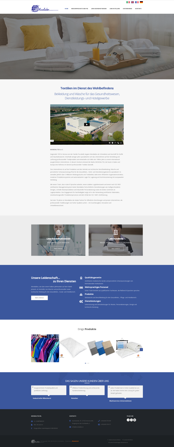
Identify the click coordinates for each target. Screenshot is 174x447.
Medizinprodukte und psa (79, 8)
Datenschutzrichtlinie (115, 440)
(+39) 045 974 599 (106, 421)
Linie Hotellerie (115, 8)
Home (66, 8)
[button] (85, 363)
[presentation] (32, 349)
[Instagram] (131, 420)
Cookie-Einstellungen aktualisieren (118, 442)
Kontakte (138, 8)
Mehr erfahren (87, 53)
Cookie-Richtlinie (128, 440)
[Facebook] (128, 420)
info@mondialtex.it (77, 427)
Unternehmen (127, 8)
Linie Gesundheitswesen (99, 8)
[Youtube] (134, 420)
